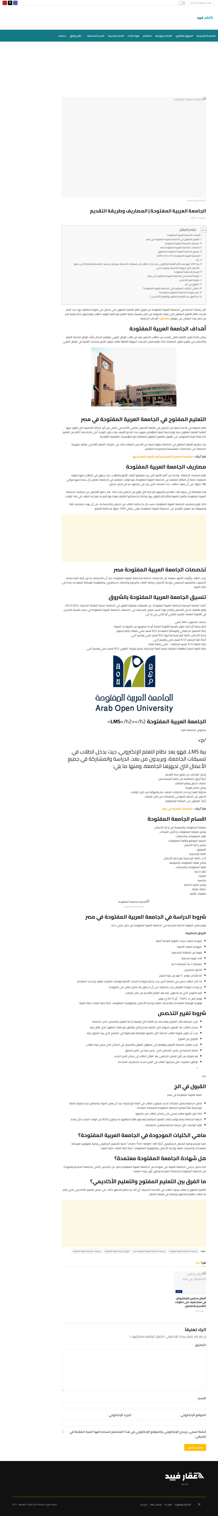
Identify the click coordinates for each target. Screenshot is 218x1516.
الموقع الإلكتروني (193, 1415)
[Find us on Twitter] (10, 3)
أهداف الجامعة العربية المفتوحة (183, 235)
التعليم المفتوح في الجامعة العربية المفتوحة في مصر (172, 239)
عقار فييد (22, 1504)
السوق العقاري (184, 36)
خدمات (62, 36)
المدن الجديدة (116, 36)
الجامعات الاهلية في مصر (177, 808)
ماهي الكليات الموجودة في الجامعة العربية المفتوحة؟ (170, 288)
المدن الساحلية (95, 36)
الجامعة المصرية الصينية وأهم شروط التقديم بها (163, 456)
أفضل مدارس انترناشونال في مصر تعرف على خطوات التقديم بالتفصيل (190, 1302)
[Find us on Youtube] (5, 3)
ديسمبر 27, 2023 (198, 218)
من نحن (143, 1504)
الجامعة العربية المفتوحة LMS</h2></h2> (178, 256)
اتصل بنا (168, 1504)
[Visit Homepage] (205, 17)
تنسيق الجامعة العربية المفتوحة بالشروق (178, 251)
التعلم (179, 1291)
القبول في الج (192, 284)
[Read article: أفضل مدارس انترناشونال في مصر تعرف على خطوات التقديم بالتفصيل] (190, 1283)
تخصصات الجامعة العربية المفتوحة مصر (180, 247)
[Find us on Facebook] (15, 3)
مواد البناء (133, 36)
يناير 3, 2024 (199, 1311)
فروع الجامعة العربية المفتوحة (117, 1251)
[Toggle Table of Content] (202, 230)
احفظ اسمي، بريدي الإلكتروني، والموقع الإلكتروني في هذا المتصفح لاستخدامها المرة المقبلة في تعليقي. (137, 1434)
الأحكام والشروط (183, 1504)
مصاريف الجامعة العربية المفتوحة (182, 243)
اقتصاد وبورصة (163, 36)
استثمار (147, 36)
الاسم (201, 1398)
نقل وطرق (75, 36)
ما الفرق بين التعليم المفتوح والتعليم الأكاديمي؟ (173, 296)
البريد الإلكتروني (118, 1415)
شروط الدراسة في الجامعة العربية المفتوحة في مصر (173, 276)
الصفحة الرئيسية (206, 36)
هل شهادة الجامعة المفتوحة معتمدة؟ (179, 292)
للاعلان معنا (156, 1504)
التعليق (199, 1345)
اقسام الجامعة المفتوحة (186, 272)
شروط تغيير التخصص (189, 280)
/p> (197, 260)
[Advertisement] (109, 72)
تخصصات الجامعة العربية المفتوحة (183, 1251)
